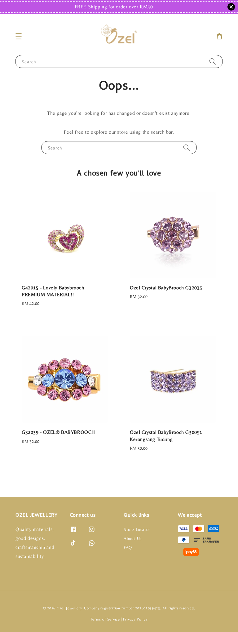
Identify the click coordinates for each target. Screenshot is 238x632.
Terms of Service (105, 619)
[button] (18, 36)
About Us (133, 538)
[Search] (213, 61)
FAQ (128, 547)
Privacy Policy (135, 619)
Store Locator (137, 529)
